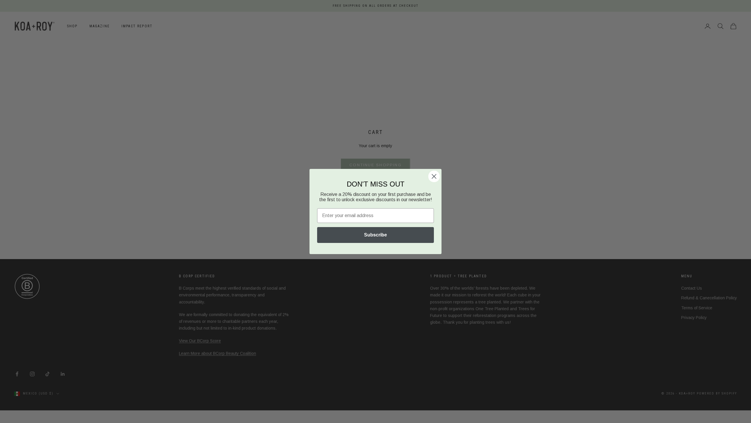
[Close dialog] (434, 176)
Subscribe (375, 234)
